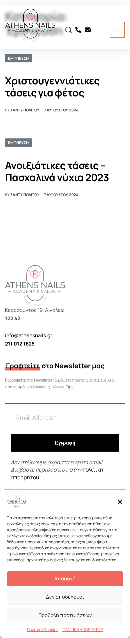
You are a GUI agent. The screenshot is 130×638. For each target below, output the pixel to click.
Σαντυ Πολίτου (24, 109)
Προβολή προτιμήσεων (65, 615)
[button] (120, 501)
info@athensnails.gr (28, 335)
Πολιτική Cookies (42, 629)
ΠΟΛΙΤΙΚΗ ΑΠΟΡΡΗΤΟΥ (82, 629)
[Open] (117, 30)
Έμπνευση (18, 58)
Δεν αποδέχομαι (65, 596)
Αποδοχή (65, 578)
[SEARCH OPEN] (68, 29)
